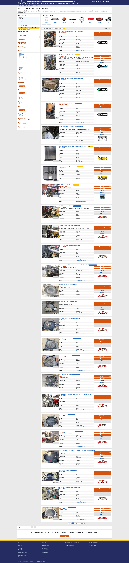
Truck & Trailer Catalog (92, 545)
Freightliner (55, 22)
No (21, 98)
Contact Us (20, 546)
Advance (21, 53)
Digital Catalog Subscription (69, 545)
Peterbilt (99, 22)
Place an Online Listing (22, 549)
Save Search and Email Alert (25, 29)
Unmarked (46, 22)
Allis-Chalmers (22, 54)
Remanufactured (22, 79)
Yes (32, 527)
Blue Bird (21, 67)
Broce (20, 68)
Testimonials (20, 548)
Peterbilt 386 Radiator (64, 301)
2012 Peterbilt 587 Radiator (65, 355)
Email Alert (34, 27)
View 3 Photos (56, 69)
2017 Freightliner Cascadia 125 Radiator (68, 31)
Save (103, 60)
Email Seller (103, 58)
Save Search (24, 27)
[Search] (74, 1)
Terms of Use (42, 561)
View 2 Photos (56, 217)
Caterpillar (73, 22)
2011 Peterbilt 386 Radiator (65, 318)
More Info (102, 62)
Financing (55, 3)
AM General (21, 56)
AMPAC (21, 58)
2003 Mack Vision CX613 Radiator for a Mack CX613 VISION (73, 450)
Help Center (20, 545)
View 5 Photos (56, 138)
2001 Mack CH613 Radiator (65, 487)
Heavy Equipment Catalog (93, 546)
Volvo (82, 22)
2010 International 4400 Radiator (66, 103)
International (64, 22)
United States (22, 114)
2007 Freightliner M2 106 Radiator (67, 126)
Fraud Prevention (21, 556)
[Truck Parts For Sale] (18, 20)
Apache (21, 59)
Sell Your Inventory (45, 552)
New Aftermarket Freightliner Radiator (68, 166)
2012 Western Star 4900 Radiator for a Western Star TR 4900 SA (74, 265)
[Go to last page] (84, 523)
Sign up (93, 1)
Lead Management (45, 548)
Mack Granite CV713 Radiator (66, 338)
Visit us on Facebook (21, 558)
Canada (21, 115)
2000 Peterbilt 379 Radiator (65, 374)
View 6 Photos (56, 117)
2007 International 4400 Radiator (66, 54)
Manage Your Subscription (69, 546)
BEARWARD (21, 65)
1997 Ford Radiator (63, 507)
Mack (108, 22)
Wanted (46, 3)
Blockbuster (21, 66)
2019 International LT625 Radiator (67, 431)
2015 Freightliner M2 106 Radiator (67, 78)
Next (82, 523)
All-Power (21, 55)
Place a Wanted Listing (22, 555)
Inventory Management (45, 545)
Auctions (50, 3)
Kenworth (90, 22)
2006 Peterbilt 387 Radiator (65, 225)
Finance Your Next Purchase (23, 552)
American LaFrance (23, 57)
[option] (46, 19)
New (21, 77)
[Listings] (18, 17)
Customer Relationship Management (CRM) (49, 546)
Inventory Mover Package (22, 551)
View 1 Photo (56, 180)
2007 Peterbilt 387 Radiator (65, 245)
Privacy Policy (37, 561)
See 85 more (22, 69)
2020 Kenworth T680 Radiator (66, 184)
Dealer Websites (44, 551)
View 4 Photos (56, 90)
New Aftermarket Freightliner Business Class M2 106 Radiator (73, 146)
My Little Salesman (21, 2)
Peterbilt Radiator (63, 414)
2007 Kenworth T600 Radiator (66, 206)
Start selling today (64, 536)
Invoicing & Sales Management (47, 549)
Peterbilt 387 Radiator (64, 284)
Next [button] (110, 18)
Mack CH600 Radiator (64, 470)
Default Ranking (47, 28)
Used (21, 78)
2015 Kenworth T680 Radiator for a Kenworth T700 (71, 394)
